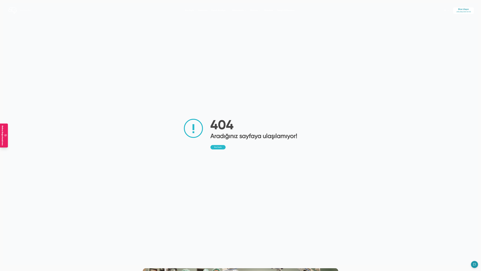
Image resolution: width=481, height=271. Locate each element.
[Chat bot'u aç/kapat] (474, 264)
